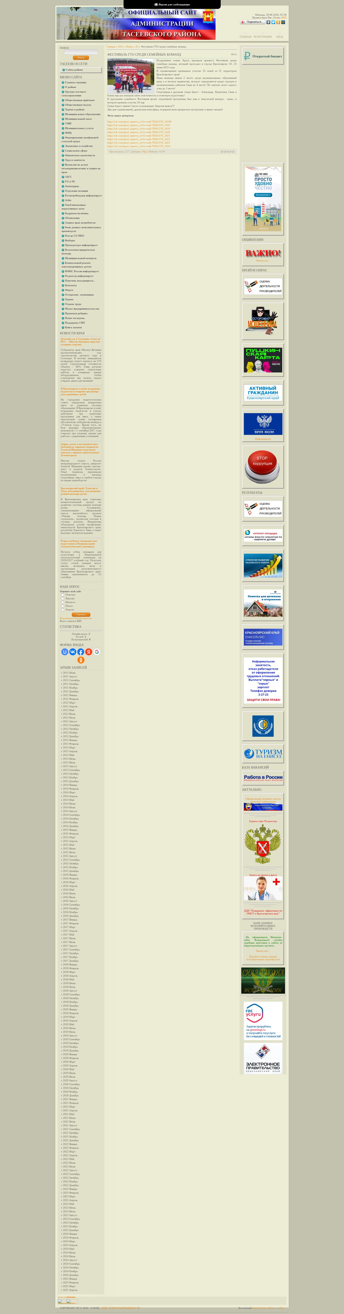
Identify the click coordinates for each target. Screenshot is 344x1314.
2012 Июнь (69, 713)
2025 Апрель (70, 1290)
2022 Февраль (71, 1147)
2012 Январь (70, 695)
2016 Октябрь (71, 908)
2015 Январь (70, 829)
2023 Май (68, 1203)
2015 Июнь (69, 848)
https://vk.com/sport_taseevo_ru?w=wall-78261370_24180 (139, 121)
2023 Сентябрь (71, 1218)
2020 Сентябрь (71, 1084)
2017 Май (68, 934)
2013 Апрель (70, 751)
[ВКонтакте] (268, 22)
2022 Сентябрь (71, 1174)
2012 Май (68, 710)
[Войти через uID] (64, 651)
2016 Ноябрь (70, 912)
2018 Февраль (71, 968)
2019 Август (70, 1035)
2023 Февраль (71, 1192)
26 (136, 46)
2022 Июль (69, 1166)
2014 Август (70, 811)
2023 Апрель (70, 1200)
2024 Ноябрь (70, 1271)
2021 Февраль (71, 1102)
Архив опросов (82, 618)
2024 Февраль (71, 1237)
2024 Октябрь (71, 1267)
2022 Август (70, 1170)
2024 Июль (69, 1256)
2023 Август (70, 1215)
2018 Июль (69, 987)
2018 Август (70, 990)
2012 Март (69, 702)
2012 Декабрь (71, 736)
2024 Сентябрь (71, 1263)
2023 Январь (70, 1189)
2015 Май (68, 844)
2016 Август (70, 900)
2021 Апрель (70, 1110)
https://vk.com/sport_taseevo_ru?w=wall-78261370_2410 (138, 125)
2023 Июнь (69, 1207)
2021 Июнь (69, 1117)
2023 (121, 46)
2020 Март (69, 1061)
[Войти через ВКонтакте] (72, 651)
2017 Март (69, 927)
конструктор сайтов (263, 1308)
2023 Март (69, 1196)
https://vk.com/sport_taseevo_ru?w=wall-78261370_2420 (138, 132)
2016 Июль (69, 897)
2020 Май (68, 1069)
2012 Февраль (71, 698)
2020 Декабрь (71, 1095)
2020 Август (70, 1080)
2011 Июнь (69, 672)
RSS (284, 17)
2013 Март (69, 747)
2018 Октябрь (71, 998)
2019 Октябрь (71, 1043)
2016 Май (68, 889)
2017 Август (70, 945)
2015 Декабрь (71, 871)
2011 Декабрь (71, 691)
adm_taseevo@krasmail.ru (120, 1308)
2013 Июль (69, 762)
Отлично (70, 594)
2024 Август (70, 1260)
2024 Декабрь (71, 1275)
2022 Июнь (69, 1162)
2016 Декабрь (71, 915)
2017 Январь (70, 919)
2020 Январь (70, 1054)
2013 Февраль (71, 743)
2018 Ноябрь (70, 1001)
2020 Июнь (69, 1073)
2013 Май (68, 755)
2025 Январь (70, 1278)
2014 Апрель (70, 796)
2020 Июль (69, 1076)
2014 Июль (69, 807)
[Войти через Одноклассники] (80, 660)
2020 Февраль (71, 1058)
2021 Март (69, 1106)
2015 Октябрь (71, 863)
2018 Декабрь (71, 1005)
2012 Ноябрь (70, 732)
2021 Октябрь (71, 1132)
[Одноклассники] (278, 22)
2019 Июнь (69, 1028)
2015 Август (70, 856)
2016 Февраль (71, 878)
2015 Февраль (71, 833)
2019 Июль (69, 1031)
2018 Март (69, 972)
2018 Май (68, 979)
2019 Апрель (70, 1020)
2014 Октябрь (71, 818)
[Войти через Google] (97, 652)
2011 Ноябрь (70, 687)
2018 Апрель (70, 975)
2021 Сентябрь (71, 1129)
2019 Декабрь (71, 1050)
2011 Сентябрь (71, 680)
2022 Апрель (70, 1155)
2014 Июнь (69, 803)
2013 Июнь (69, 758)
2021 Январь (70, 1099)
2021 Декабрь (71, 1140)
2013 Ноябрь (70, 777)
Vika (144, 151)
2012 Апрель (70, 706)
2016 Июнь (69, 893)
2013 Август (70, 766)
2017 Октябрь (71, 953)
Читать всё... (263, 950)
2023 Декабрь (71, 1230)
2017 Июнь (69, 938)
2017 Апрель (70, 930)
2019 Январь (70, 1009)
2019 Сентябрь (71, 1039)
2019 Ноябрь (70, 1046)
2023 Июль (69, 1211)
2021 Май (68, 1114)
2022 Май (68, 1159)
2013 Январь (70, 740)
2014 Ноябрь (70, 822)
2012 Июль (69, 717)
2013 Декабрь (71, 781)
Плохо (69, 605)
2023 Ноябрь (70, 1226)
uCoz (281, 1308)
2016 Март (69, 882)
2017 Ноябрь (70, 957)
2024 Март (69, 1241)
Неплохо (70, 602)
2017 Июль (69, 942)
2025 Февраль (71, 1282)
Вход (279, 36)
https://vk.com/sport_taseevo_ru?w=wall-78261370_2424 (138, 146)
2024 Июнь (69, 1252)
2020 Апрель (70, 1065)
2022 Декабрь (71, 1185)
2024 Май (68, 1248)
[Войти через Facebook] (80, 651)
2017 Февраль (71, 923)
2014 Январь (70, 784)
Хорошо (70, 598)
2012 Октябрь (71, 728)
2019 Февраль (71, 1013)
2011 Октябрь (71, 683)
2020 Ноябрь (70, 1091)
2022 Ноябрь (70, 1181)
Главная (245, 36)
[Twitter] (273, 22)
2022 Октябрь (71, 1177)
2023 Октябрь (71, 1222)
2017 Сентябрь (71, 949)
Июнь (129, 46)
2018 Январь (70, 964)
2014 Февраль (71, 788)
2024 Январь (70, 1233)
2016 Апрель (70, 885)
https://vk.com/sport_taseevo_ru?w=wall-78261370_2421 (138, 135)
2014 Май (68, 799)
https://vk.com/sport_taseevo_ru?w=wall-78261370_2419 (138, 128)
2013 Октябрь (71, 773)
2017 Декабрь (71, 960)
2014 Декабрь (71, 826)
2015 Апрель (70, 841)
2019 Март (69, 1016)
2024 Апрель (70, 1245)
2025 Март (69, 1286)
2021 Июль (69, 1121)
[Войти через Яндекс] (88, 651)
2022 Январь (70, 1144)
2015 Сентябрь (71, 859)
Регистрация (263, 36)
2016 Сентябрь (71, 904)
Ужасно (70, 609)
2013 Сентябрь (71, 770)
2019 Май (68, 1024)
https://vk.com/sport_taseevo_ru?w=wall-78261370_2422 (138, 139)
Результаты (66, 618)
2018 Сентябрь (71, 994)
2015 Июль (69, 852)
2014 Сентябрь (71, 814)
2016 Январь (70, 874)
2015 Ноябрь (70, 867)
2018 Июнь (69, 983)
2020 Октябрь (71, 1088)
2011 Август (70, 676)
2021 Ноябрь (70, 1136)
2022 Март (69, 1151)
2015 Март (69, 837)
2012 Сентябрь (71, 725)
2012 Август (70, 721)
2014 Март (69, 792)
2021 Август (70, 1125)
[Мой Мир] (283, 22)
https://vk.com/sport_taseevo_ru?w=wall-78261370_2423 (138, 142)
